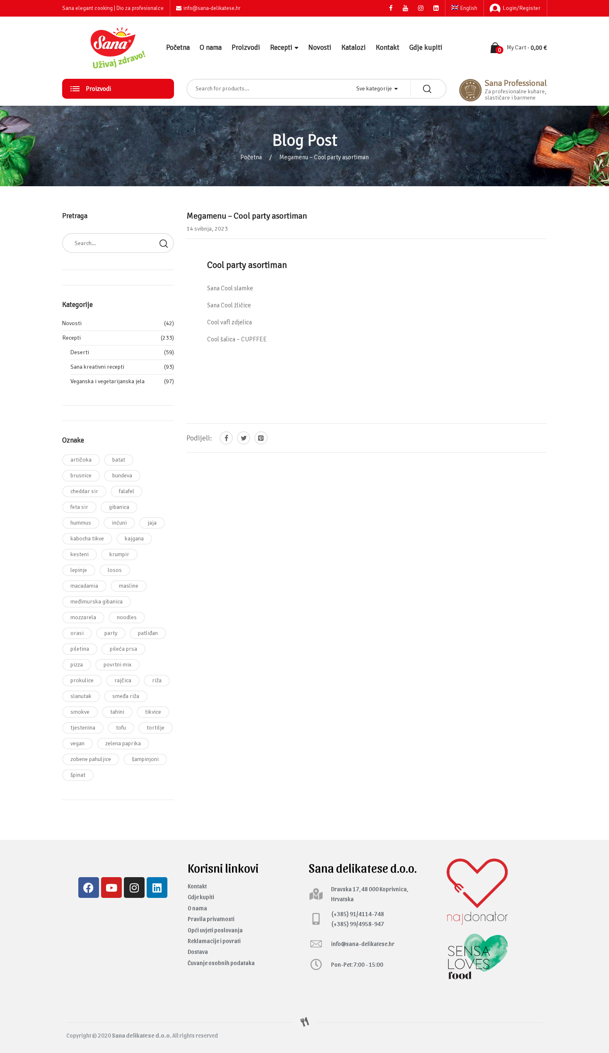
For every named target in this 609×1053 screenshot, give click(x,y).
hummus (80, 522)
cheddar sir (84, 491)
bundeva (122, 475)
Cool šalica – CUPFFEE (237, 339)
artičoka (81, 459)
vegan (77, 743)
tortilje (155, 727)
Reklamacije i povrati (214, 940)
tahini (117, 711)
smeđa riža (125, 696)
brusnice (81, 475)
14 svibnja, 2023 (207, 228)
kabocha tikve (87, 538)
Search (163, 243)
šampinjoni (145, 759)
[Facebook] (88, 887)
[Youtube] (111, 887)
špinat (77, 774)
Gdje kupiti (425, 47)
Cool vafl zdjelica (229, 322)
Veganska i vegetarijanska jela (107, 381)
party (110, 633)
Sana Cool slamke (230, 288)
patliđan (148, 633)
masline (128, 585)
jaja (152, 522)
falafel (126, 491)
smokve (79, 711)
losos (115, 570)
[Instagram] (134, 887)
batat (118, 459)
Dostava (198, 951)
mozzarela (83, 617)
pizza (76, 664)
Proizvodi (246, 47)
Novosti (319, 47)
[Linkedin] (157, 887)
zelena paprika (123, 743)
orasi (77, 633)
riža (157, 680)
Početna (178, 47)
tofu (121, 727)
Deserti (79, 352)
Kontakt (387, 47)
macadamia (84, 585)
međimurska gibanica (96, 601)
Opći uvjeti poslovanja (215, 930)
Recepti (281, 47)
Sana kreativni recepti (97, 366)
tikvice (153, 711)
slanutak (81, 696)
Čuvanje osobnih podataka (221, 962)
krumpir (119, 554)
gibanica (119, 507)
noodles (127, 617)
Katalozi (353, 47)
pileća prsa (123, 648)
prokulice (82, 680)
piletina (79, 648)
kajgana (134, 538)
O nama (211, 47)
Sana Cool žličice (229, 305)
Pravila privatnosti (211, 918)
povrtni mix (117, 664)
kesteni (79, 554)
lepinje (78, 570)
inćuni (119, 522)
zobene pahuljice (90, 759)
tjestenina (82, 727)
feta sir (79, 507)
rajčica (122, 680)
